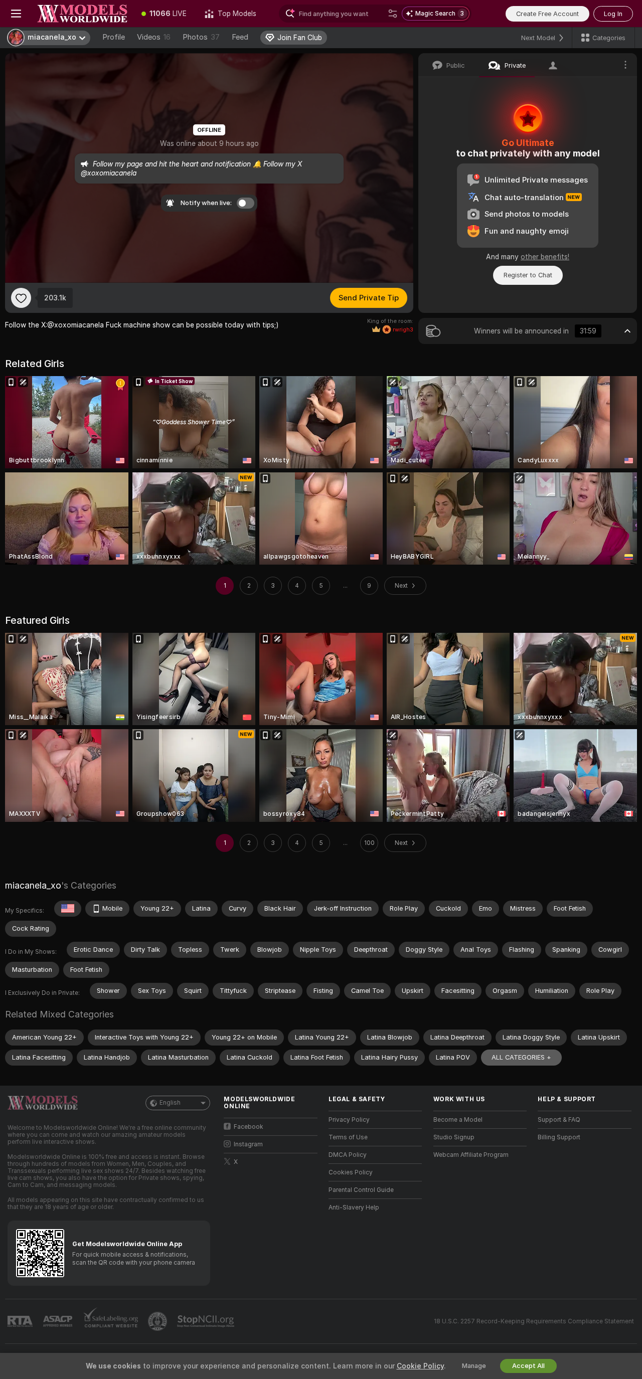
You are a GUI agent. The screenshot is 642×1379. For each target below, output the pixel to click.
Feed (240, 37)
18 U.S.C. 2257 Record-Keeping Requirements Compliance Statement (534, 1321)
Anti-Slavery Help (354, 1207)
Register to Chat (528, 275)
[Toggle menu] (16, 13)
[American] (67, 909)
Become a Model (458, 1119)
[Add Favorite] (21, 298)
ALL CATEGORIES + (521, 1057)
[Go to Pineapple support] (158, 1321)
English (170, 1102)
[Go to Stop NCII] (206, 1321)
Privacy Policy (349, 1119)
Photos (201, 37)
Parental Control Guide (361, 1189)
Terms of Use (348, 1137)
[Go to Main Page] (82, 13)
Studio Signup (453, 1137)
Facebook (248, 1126)
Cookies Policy (351, 1172)
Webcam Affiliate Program (471, 1154)
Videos (154, 37)
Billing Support (559, 1137)
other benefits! (545, 257)
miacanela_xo (33, 885)
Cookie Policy (420, 1366)
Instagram (248, 1144)
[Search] (393, 14)
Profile (113, 37)
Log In (613, 14)
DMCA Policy (348, 1154)
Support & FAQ (559, 1119)
